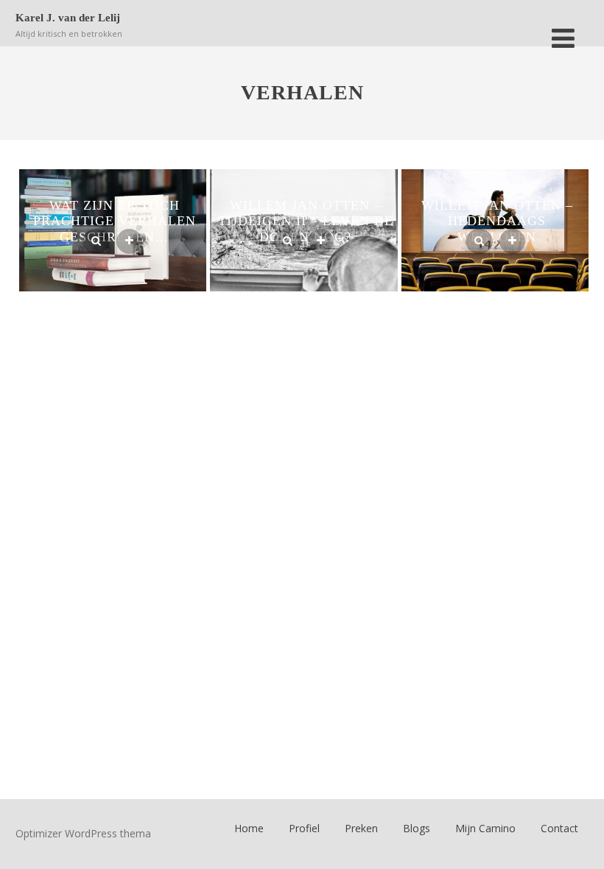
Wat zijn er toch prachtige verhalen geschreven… (114, 221)
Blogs (416, 828)
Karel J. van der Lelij (67, 18)
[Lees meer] (129, 241)
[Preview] (96, 241)
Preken (361, 828)
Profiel (304, 828)
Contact (559, 828)
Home (249, 828)
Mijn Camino (485, 828)
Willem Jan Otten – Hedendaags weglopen (497, 221)
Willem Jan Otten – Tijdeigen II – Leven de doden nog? (305, 221)
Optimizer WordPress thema (83, 833)
